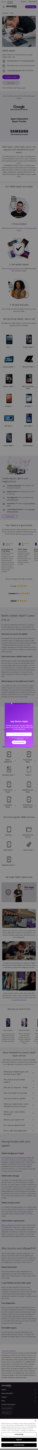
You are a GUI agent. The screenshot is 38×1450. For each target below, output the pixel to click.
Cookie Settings (19, 1434)
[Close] (35, 1421)
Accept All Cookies (19, 1445)
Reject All (18, 1440)
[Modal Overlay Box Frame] (19, 725)
